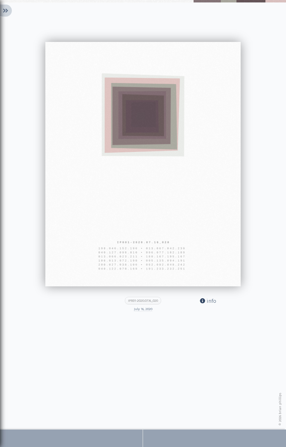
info (210, 301)
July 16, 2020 (143, 309)
